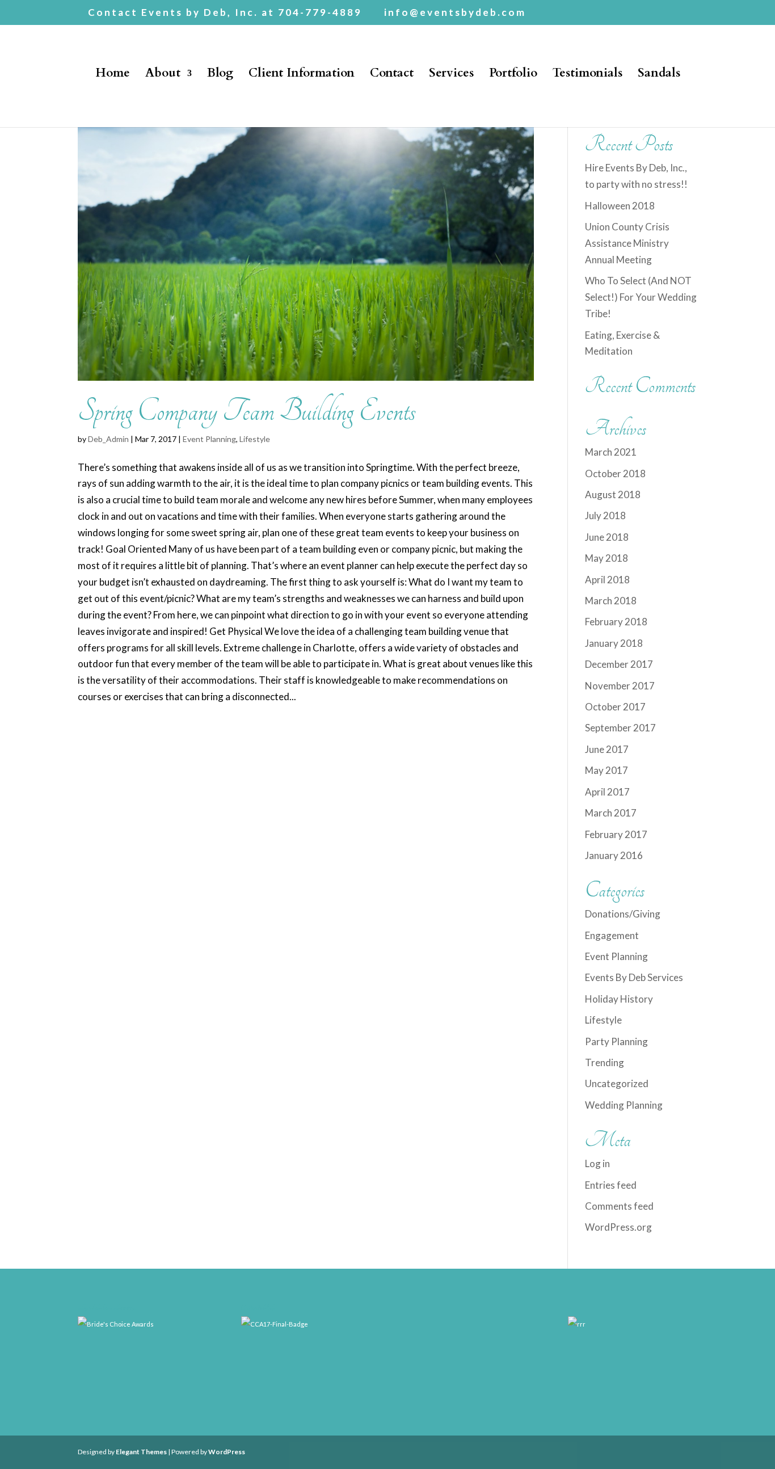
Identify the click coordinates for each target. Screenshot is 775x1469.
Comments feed (619, 1206)
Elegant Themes (141, 1451)
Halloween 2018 (620, 206)
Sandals (659, 75)
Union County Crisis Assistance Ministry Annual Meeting (627, 243)
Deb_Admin (108, 439)
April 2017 (607, 792)
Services (451, 75)
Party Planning (616, 1041)
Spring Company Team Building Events (247, 411)
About (162, 75)
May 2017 (606, 770)
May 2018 (606, 558)
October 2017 (615, 707)
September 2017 (620, 728)
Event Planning (209, 439)
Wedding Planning (624, 1105)
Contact (392, 75)
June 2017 (607, 749)
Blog (220, 75)
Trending (604, 1062)
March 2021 (611, 452)
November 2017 (620, 686)
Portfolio (513, 75)
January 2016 (614, 855)
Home (112, 75)
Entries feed (611, 1185)
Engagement (612, 935)
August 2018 (613, 494)
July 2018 (605, 515)
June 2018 (607, 537)
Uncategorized (616, 1083)
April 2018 (607, 580)
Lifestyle (254, 439)
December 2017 (619, 664)
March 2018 (611, 601)
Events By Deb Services (634, 977)
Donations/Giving (622, 914)
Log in (597, 1163)
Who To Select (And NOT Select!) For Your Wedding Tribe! (641, 297)
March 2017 (611, 813)
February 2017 (616, 834)
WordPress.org (618, 1227)
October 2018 (615, 473)
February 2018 (616, 622)
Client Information (301, 75)
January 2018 (614, 643)
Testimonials (587, 75)
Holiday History (619, 999)
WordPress (226, 1451)
